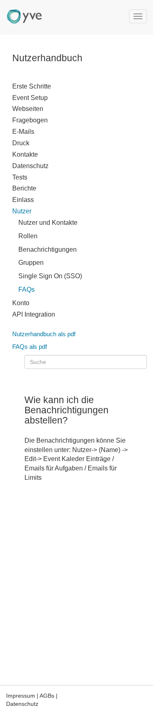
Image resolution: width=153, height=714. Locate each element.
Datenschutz (30, 165)
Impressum (20, 695)
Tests (19, 177)
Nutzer (21, 211)
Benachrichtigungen (47, 249)
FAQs (26, 289)
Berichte (24, 188)
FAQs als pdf (29, 346)
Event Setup (30, 97)
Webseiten (27, 108)
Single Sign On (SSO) (50, 276)
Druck (20, 143)
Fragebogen (30, 120)
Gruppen (31, 262)
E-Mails (23, 131)
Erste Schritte (31, 86)
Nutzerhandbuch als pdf (43, 333)
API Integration (33, 314)
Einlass (23, 199)
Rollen (28, 236)
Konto (20, 302)
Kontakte (25, 154)
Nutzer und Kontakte (48, 222)
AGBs (47, 695)
